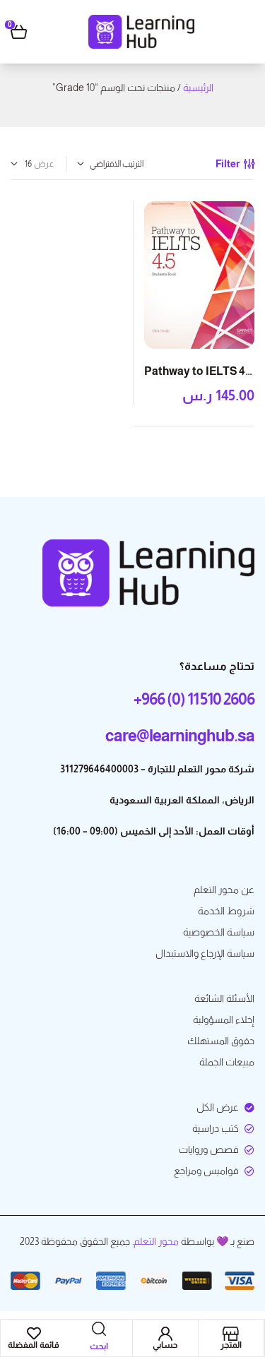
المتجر (231, 1345)
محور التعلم (156, 1241)
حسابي (165, 1345)
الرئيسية (198, 87)
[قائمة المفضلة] (34, 1334)
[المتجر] (231, 1334)
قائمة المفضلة (33, 1345)
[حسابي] (165, 1334)
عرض (44, 164)
